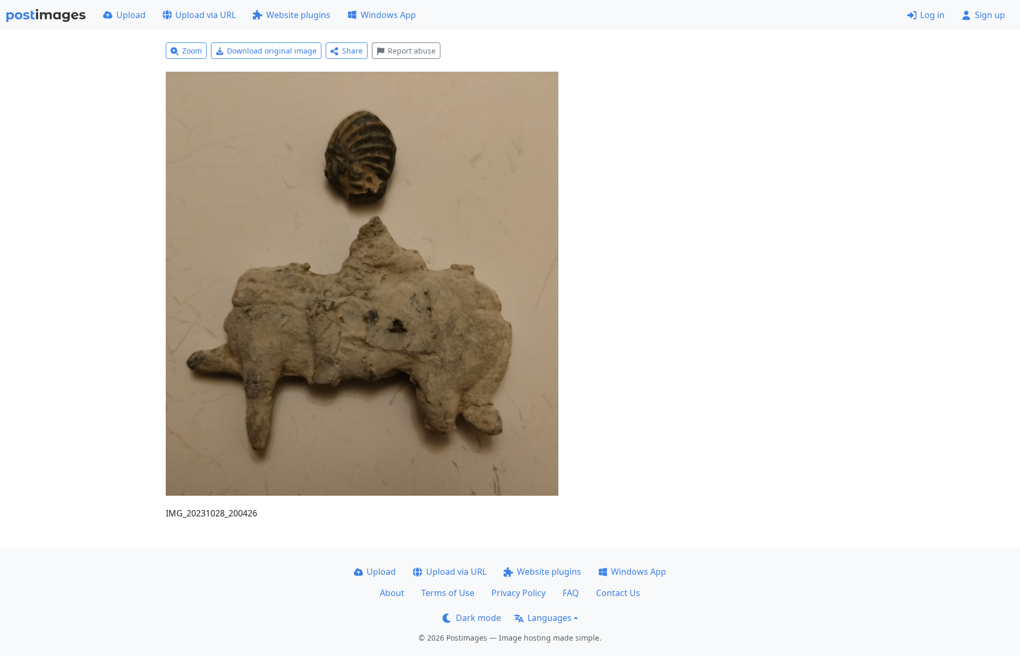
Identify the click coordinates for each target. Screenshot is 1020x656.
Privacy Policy (518, 593)
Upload (131, 15)
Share (352, 51)
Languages (550, 618)
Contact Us (618, 593)
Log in (932, 15)
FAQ (571, 593)
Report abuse (412, 51)
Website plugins (298, 15)
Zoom (192, 51)
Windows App (388, 15)
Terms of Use (447, 593)
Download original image (272, 51)
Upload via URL (205, 15)
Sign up (990, 15)
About (392, 593)
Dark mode (478, 618)
